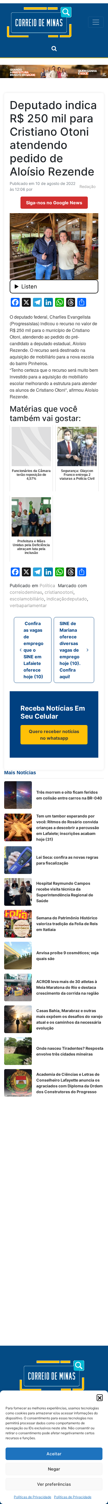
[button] (99, 1397)
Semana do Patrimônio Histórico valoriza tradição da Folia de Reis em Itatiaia (67, 923)
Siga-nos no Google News (54, 202)
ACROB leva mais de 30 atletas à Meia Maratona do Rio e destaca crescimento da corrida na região (67, 987)
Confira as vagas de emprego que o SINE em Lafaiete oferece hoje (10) (33, 650)
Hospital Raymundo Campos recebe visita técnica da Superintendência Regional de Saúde (64, 892)
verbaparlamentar (28, 605)
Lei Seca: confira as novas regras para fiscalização (67, 860)
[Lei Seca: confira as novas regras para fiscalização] (18, 860)
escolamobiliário (27, 599)
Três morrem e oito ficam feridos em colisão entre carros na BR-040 (69, 795)
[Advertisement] (54, 1155)
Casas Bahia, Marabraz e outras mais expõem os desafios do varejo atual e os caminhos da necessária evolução (69, 1019)
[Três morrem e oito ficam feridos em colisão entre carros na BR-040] (18, 795)
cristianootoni (59, 592)
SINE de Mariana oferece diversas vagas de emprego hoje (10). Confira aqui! (70, 650)
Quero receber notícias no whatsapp (54, 735)
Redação (87, 186)
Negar (54, 1469)
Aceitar (54, 1453)
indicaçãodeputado (67, 599)
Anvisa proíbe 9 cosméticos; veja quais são (67, 955)
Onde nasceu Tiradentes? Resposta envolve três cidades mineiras (69, 1051)
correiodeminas (26, 592)
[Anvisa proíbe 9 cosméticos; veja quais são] (18, 955)
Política (47, 585)
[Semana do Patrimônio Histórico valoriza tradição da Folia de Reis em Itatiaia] (18, 924)
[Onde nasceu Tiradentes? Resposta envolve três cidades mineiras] (18, 1051)
